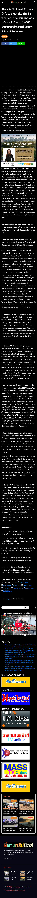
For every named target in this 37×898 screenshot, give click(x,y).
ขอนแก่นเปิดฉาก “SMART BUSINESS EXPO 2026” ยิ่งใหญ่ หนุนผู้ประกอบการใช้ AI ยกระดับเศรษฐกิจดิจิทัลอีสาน (20, 656)
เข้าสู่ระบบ (9, 599)
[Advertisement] (18, 64)
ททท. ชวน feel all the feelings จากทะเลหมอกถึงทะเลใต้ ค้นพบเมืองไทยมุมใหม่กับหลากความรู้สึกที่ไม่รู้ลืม (19, 662)
